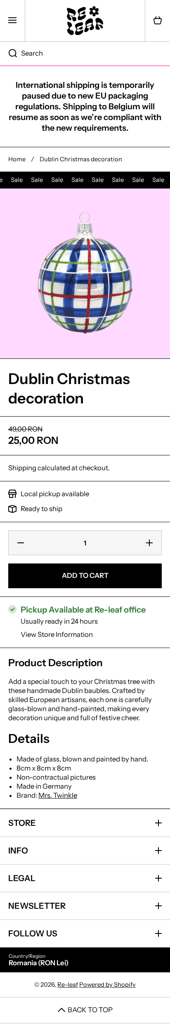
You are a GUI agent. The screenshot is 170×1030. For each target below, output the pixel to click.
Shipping (22, 468)
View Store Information (57, 634)
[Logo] (85, 20)
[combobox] (85, 53)
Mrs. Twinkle (57, 795)
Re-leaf (67, 984)
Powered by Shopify (107, 984)
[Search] (8, 53)
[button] (157, 20)
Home (17, 159)
